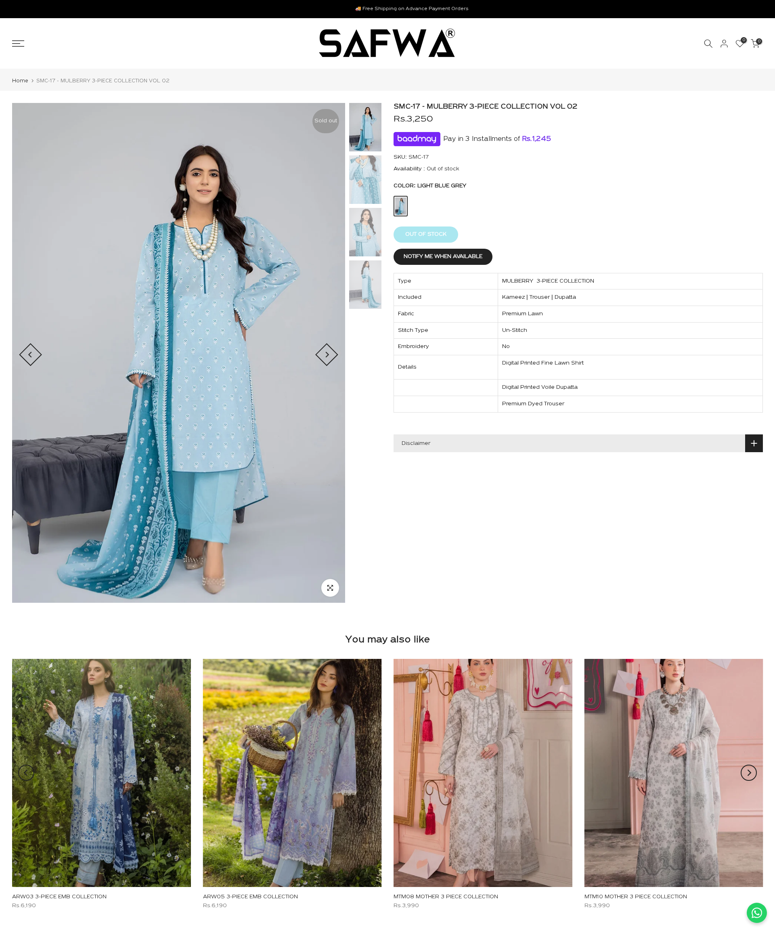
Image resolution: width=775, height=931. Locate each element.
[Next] (326, 354)
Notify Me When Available (443, 257)
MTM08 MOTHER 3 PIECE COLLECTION (446, 897)
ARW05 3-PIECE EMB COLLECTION (250, 897)
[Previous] (30, 354)
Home (20, 81)
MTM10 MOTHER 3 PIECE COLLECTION (635, 897)
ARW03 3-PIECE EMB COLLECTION (59, 897)
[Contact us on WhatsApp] (757, 913)
